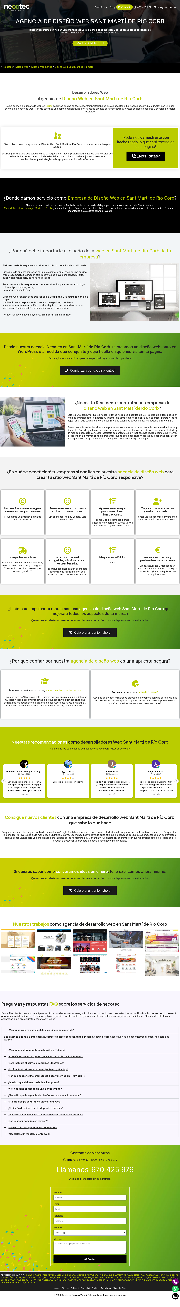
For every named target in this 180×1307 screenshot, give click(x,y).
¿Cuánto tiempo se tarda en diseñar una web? (34, 1101)
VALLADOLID (50, 1280)
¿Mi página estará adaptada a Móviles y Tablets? (36, 1050)
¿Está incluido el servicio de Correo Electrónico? (36, 1063)
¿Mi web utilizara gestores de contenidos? (32, 1127)
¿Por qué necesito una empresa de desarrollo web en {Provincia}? (46, 1075)
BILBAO (82, 1280)
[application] (105, 7)
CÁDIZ (174, 1277)
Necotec (8, 66)
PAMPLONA (97, 1277)
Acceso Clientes (61, 1288)
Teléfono (58, 1215)
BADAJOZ (77, 1277)
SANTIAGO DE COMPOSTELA (131, 1280)
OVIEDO (119, 1277)
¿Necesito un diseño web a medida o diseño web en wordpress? (45, 1114)
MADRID (30, 1275)
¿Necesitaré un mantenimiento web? (29, 1134)
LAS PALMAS (130, 1277)
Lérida (48, 106)
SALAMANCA (172, 1275)
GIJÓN (57, 1277)
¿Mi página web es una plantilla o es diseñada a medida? (41, 1030)
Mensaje (58, 1239)
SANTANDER (37, 1277)
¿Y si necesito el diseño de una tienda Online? (35, 1088)
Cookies (95, 1288)
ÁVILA (111, 1275)
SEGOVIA (128, 1275)
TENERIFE (38, 1280)
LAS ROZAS (161, 1280)
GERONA (87, 1277)
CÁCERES (150, 1280)
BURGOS (26, 1277)
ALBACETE (66, 1277)
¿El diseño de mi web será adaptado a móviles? (35, 1108)
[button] (177, 781)
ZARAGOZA (92, 1280)
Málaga (29, 208)
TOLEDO (166, 1277)
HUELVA (17, 1277)
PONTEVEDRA (91, 1275)
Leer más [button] (24, 794)
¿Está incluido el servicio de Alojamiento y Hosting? (38, 1069)
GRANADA (62, 1280)
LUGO (162, 1275)
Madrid (8, 208)
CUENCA (103, 1275)
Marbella (39, 208)
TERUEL (102, 1280)
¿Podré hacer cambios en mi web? (28, 1121)
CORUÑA (21, 1280)
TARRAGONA (152, 1275)
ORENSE (119, 1275)
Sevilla (49, 208)
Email (56, 1204)
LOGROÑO (109, 1277)
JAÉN (136, 1275)
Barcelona (18, 208)
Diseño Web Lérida (41, 66)
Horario (57, 1227)
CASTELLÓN (7, 1277)
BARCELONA (41, 1275)
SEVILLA (52, 1275)
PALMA (29, 1280)
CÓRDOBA (73, 1280)
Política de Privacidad (80, 1288)
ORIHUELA (30, 1282)
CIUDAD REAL (154, 1277)
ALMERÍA (5, 1280)
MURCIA (80, 1275)
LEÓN (142, 1275)
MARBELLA (142, 1277)
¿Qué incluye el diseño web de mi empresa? (33, 1082)
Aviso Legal (106, 1288)
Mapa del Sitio (119, 1288)
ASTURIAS (48, 1277)
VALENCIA (61, 1275)
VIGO (13, 1280)
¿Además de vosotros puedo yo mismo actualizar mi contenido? (45, 1056)
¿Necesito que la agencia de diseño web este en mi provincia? (44, 1095)
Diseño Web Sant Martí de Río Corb (74, 66)
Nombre (57, 1192)
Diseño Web (22, 66)
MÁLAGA (71, 1275)
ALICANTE (112, 1280)
